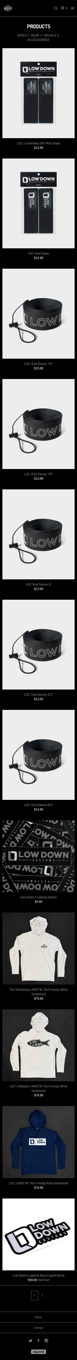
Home (38, 1317)
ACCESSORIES (38, 39)
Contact (38, 1327)
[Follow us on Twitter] (31, 1341)
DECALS (50, 35)
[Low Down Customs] (20, 8)
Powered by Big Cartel (38, 1352)
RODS (21, 35)
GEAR (35, 35)
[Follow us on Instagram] (46, 1341)
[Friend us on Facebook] (38, 1341)
